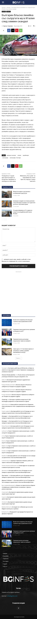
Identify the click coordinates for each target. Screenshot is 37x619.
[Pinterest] (16, 30)
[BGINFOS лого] (18, 2)
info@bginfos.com (12, 596)
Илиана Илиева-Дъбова (8, 375)
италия (19, 155)
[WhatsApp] (20, 30)
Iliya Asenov (5, 475)
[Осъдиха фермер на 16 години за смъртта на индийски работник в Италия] (7, 213)
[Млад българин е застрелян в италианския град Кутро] (7, 194)
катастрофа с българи (15, 157)
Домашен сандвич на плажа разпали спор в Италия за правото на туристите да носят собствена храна (24, 202)
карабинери (26, 155)
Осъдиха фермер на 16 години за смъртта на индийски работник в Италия (22, 212)
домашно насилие (11, 155)
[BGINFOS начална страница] (18, 579)
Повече (18, 358)
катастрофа (5, 157)
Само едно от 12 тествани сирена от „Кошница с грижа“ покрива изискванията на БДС (23, 350)
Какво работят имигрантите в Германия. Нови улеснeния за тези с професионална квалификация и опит (18, 406)
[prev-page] (3, 219)
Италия (8, 7)
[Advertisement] (18, 291)
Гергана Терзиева (8, 26)
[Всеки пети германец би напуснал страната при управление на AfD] (7, 322)
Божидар (4, 416)
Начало (4, 7)
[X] (13, 30)
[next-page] (5, 219)
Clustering (4, 399)
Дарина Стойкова (7, 480)
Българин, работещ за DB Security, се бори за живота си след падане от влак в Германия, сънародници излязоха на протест (18, 369)
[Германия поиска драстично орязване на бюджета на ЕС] (7, 332)
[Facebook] (9, 30)
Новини (8, 11)
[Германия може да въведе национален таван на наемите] (7, 342)
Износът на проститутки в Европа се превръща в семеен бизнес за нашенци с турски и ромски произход (18, 487)
